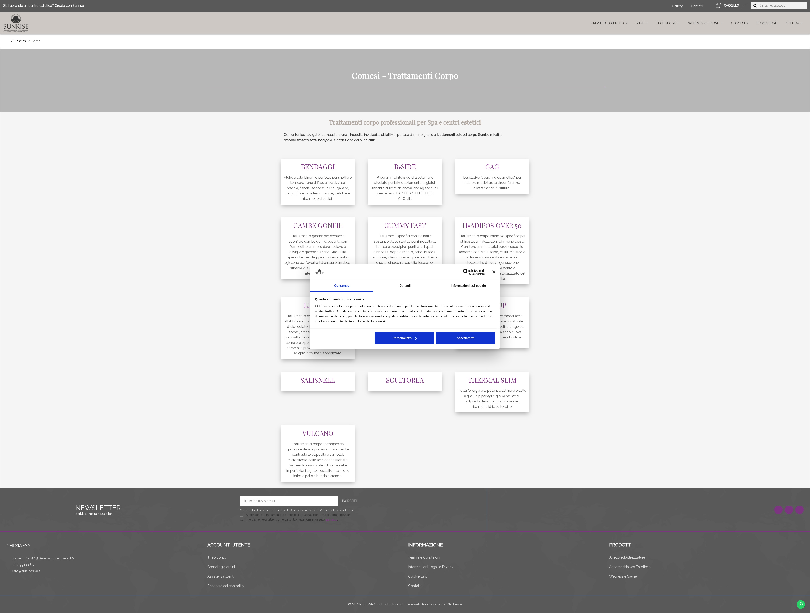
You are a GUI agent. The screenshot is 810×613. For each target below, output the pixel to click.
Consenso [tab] (341, 285)
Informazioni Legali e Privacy (430, 567)
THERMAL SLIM (492, 379)
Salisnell (318, 379)
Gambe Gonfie (318, 225)
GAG (492, 166)
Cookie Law (417, 576)
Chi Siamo (18, 545)
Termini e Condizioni (424, 557)
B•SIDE (405, 166)
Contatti (414, 586)
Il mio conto (216, 557)
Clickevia (454, 604)
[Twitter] (789, 510)
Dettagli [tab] (405, 285)
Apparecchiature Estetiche (630, 567)
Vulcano (317, 433)
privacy (331, 519)
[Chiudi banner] (493, 271)
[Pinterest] (799, 510)
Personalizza (402, 338)
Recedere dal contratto (225, 586)
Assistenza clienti (220, 576)
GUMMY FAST (405, 225)
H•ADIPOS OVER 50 (492, 225)
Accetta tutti (465, 338)
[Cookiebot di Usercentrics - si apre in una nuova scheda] (466, 272)
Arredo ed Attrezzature (627, 557)
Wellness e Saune (623, 576)
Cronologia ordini (221, 567)
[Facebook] (778, 510)
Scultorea (405, 379)
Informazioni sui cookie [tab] (468, 285)
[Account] (710, 6)
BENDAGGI (318, 166)
